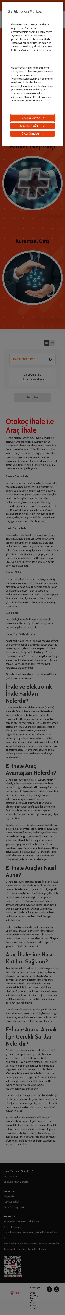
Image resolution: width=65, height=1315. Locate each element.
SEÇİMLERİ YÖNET (30, 125)
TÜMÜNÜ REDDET (30, 133)
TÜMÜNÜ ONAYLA (30, 118)
